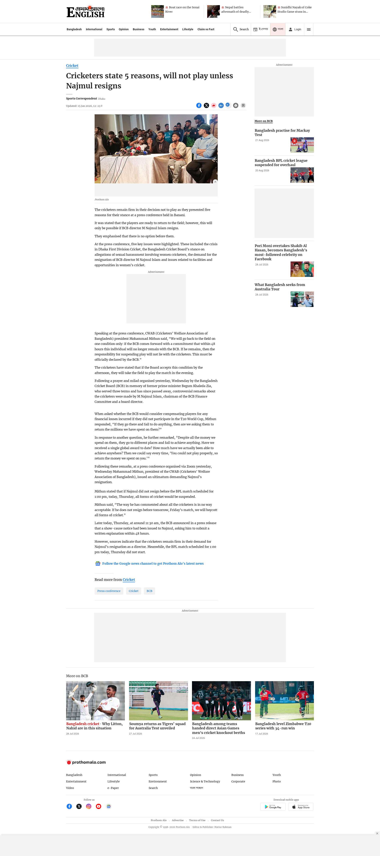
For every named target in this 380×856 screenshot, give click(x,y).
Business (138, 29)
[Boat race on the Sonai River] (157, 11)
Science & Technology (205, 781)
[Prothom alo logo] (86, 763)
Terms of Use (197, 820)
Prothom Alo (159, 820)
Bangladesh (74, 29)
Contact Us (217, 820)
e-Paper (113, 788)
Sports (110, 29)
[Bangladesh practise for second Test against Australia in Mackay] (302, 145)
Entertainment (169, 29)
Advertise (178, 820)
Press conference (109, 591)
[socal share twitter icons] (207, 107)
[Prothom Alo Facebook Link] (71, 807)
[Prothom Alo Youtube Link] (100, 807)
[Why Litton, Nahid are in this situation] (95, 700)
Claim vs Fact (206, 29)
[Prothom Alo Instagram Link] (90, 807)
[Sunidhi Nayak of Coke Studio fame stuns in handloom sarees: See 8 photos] (269, 11)
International (94, 29)
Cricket (72, 65)
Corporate (238, 781)
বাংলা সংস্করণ (196, 788)
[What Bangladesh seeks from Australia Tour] (302, 299)
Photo (277, 781)
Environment (158, 781)
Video (70, 788)
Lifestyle (187, 29)
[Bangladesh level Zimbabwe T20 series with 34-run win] (284, 700)
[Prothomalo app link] (273, 807)
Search (153, 788)
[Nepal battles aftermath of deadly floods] (213, 11)
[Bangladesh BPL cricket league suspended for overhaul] (302, 175)
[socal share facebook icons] (199, 107)
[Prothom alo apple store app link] (301, 807)
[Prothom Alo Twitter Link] (81, 807)
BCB (149, 591)
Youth (152, 29)
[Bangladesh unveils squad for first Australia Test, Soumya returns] (158, 700)
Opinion (124, 29)
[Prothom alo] (85, 11)
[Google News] (108, 807)
